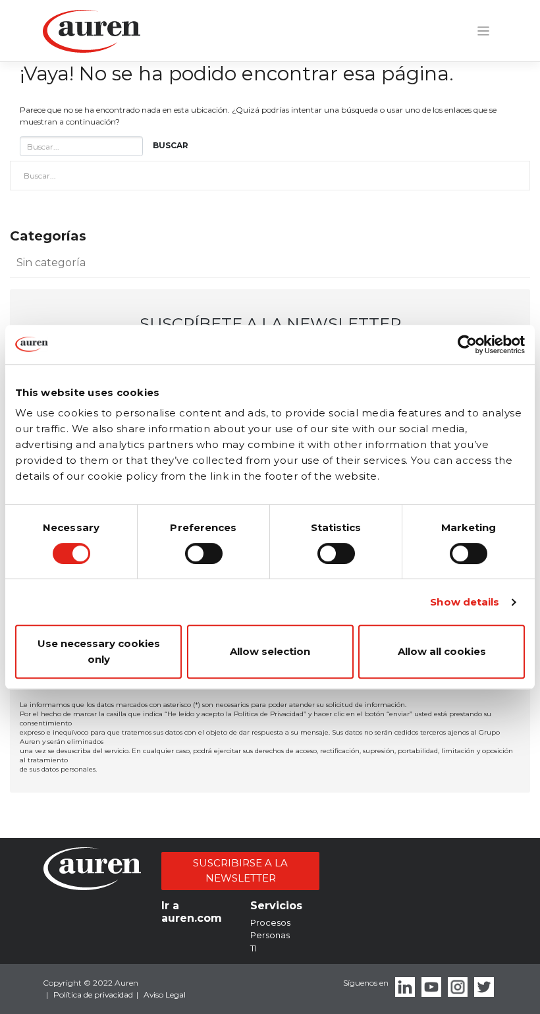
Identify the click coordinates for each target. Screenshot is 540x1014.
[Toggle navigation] (483, 31)
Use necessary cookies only (99, 651)
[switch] (204, 553)
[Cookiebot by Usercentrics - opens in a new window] (467, 344)
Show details (464, 602)
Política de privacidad (93, 995)
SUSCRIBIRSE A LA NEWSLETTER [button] (240, 870)
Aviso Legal (165, 995)
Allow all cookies (442, 651)
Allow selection (270, 651)
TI (253, 948)
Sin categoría (51, 262)
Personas (270, 935)
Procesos (270, 922)
